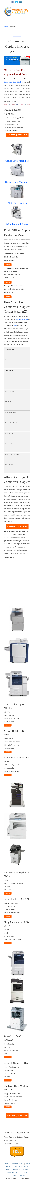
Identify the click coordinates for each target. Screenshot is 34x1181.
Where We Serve (17, 1164)
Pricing (17, 1166)
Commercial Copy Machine (17, 10)
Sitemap (22, 1175)
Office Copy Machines (17, 160)
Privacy (13, 1175)
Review (15, 1169)
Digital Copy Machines (17, 182)
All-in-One (25, 1169)
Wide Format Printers (17, 224)
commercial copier (21, 319)
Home (6, 26)
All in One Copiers (17, 203)
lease (15, 326)
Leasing (25, 1172)
